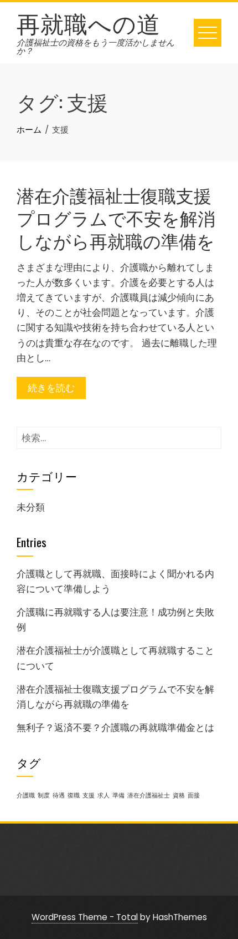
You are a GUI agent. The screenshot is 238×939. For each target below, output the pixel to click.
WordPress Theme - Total (85, 917)
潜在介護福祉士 (148, 795)
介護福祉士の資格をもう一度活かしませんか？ (95, 47)
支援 (88, 795)
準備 (118, 795)
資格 (179, 795)
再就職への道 (89, 22)
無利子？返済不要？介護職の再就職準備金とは (115, 727)
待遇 (59, 795)
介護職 (26, 795)
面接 (194, 795)
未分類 (31, 507)
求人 (103, 795)
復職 (74, 795)
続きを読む (51, 388)
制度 (44, 795)
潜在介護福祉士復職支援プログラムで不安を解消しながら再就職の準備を (116, 217)
